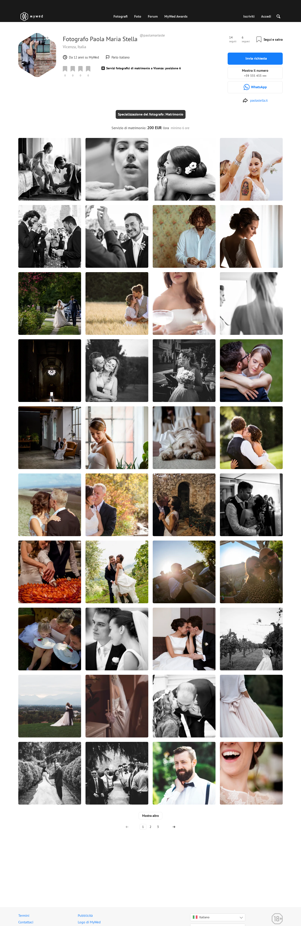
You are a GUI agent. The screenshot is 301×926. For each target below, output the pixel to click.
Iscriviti (249, 16)
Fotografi (120, 16)
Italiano (204, 917)
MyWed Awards (176, 16)
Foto (137, 16)
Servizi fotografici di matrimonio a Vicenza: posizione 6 (143, 68)
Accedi (266, 16)
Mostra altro (150, 816)
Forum (153, 16)
